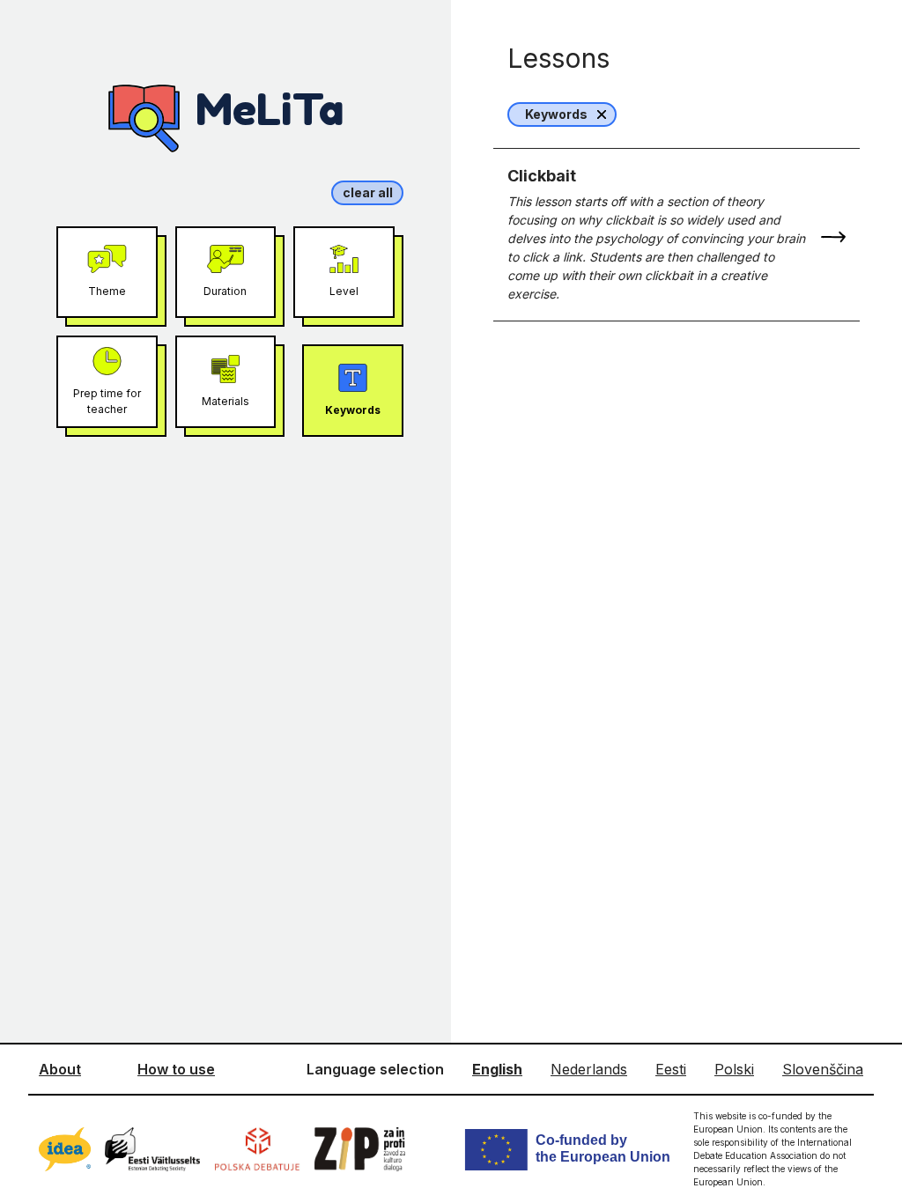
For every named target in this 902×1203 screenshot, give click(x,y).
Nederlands (589, 1069)
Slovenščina (822, 1069)
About (60, 1069)
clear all (368, 192)
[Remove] (601, 114)
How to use (176, 1069)
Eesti (670, 1069)
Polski (734, 1069)
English (497, 1069)
